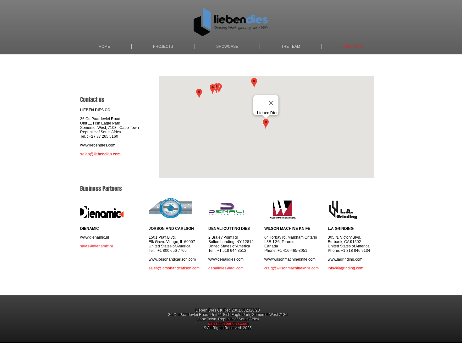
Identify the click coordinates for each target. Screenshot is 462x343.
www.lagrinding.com (345, 259)
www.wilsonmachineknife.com (290, 259)
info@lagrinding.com (345, 268)
